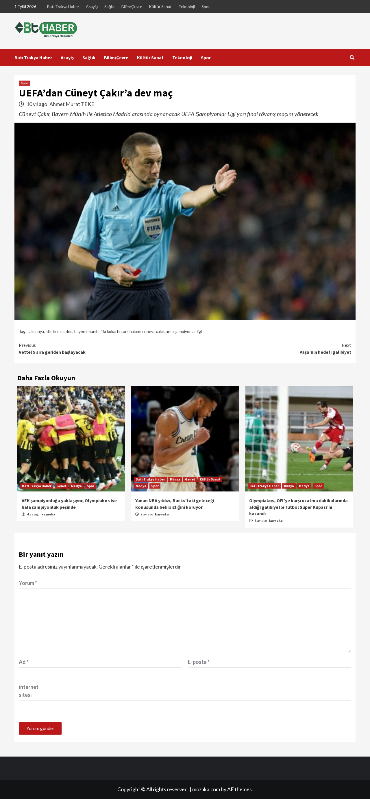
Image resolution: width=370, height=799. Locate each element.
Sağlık (109, 6)
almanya (36, 331)
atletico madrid (59, 331)
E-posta (199, 662)
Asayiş (92, 6)
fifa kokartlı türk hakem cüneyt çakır (132, 331)
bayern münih (86, 331)
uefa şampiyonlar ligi (184, 331)
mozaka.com (206, 789)
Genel (61, 486)
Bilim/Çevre (131, 6)
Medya (76, 486)
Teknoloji (186, 6)
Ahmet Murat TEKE (71, 104)
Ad (24, 662)
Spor (205, 6)
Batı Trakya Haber (63, 6)
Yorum (28, 583)
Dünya (175, 479)
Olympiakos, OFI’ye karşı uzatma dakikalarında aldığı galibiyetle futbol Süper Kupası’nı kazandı (298, 507)
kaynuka (48, 514)
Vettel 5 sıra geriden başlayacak (52, 348)
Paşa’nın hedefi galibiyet (325, 348)
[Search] (352, 57)
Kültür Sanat (160, 6)
